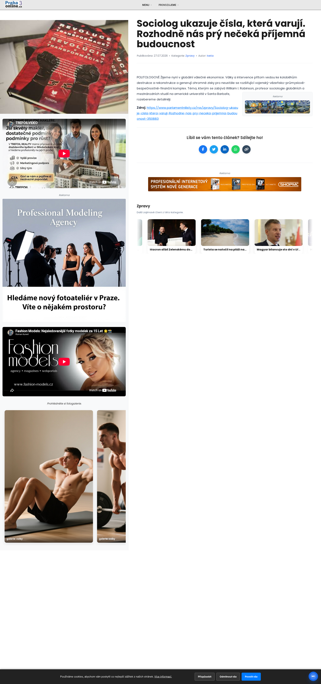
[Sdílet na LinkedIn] (225, 149)
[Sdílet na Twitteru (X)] (214, 149)
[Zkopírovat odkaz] (246, 149)
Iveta (210, 56)
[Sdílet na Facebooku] (203, 149)
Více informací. (163, 676)
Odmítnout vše (228, 676)
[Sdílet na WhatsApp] (235, 149)
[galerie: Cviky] (49, 476)
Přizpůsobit (204, 676)
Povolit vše (251, 676)
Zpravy (190, 56)
